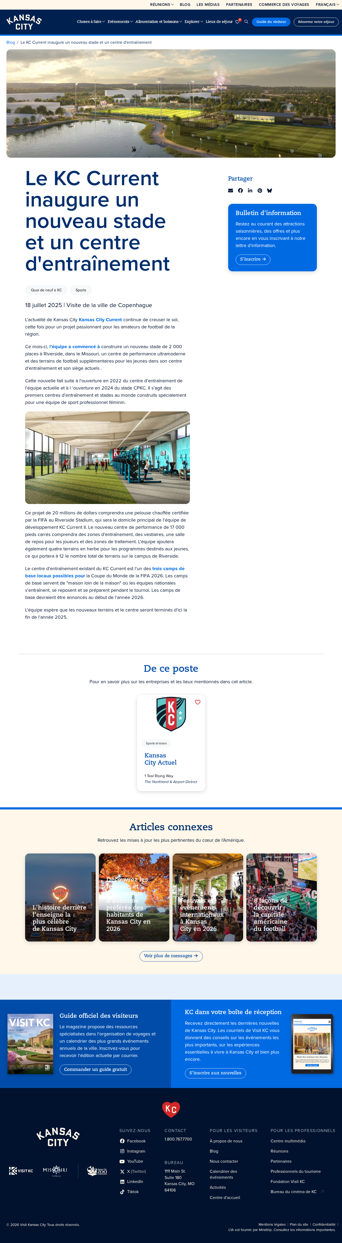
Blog (185, 4)
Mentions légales (272, 1224)
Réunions (160, 4)
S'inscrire (250, 259)
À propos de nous (226, 1141)
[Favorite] (197, 702)
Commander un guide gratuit (95, 1070)
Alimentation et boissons (156, 22)
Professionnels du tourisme (296, 1171)
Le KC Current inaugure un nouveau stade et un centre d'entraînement (86, 42)
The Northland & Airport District (171, 782)
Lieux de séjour (219, 22)
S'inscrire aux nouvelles (215, 1073)
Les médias (208, 4)
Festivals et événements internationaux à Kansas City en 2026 (202, 915)
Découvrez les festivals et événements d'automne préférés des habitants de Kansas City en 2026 (128, 904)
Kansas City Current (100, 319)
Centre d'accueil (225, 1197)
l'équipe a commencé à (74, 346)
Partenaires (239, 4)
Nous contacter (224, 1161)
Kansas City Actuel (161, 759)
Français (326, 4)
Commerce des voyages (284, 4)
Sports (81, 290)
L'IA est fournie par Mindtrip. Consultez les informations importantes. (282, 1229)
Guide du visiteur (271, 22)
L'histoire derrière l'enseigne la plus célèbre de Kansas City (60, 918)
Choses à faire (89, 22)
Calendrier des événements (223, 1174)
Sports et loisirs (156, 743)
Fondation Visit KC (288, 1181)
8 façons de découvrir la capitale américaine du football (270, 915)
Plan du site (299, 1224)
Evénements (118, 22)
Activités (218, 1187)
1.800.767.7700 (178, 1139)
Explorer (192, 22)
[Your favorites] (237, 22)
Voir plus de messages (168, 956)
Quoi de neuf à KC (46, 290)
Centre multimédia (288, 1141)
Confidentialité (324, 1224)
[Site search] (246, 22)
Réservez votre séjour (316, 22)
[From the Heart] (171, 1110)
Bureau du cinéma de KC (294, 1192)
